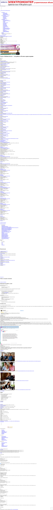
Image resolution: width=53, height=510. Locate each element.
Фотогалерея (4, 23)
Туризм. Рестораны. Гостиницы (6, 237)
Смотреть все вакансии (3, 222)
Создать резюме (4, 436)
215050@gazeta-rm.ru (7, 10)
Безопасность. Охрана (4, 234)
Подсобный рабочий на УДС (3, 61)
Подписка (1, 404)
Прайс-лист (4, 17)
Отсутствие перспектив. (4, 395)
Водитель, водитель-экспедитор (4, 120)
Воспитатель (1, 76)
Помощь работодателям (6, 31)
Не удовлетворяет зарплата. (4, 394)
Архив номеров (5, 25)
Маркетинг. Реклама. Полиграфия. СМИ (7, 228)
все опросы (1, 401)
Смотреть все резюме (3, 140)
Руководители (4, 129)
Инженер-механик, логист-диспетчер (4, 133)
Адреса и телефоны (5, 22)
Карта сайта (1, 449)
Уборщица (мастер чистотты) (3, 64)
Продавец (1, 98)
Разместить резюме (9, 36)
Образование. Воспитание (5, 235)
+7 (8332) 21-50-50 (2, 10)
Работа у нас (3, 438)
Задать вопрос (2, 421)
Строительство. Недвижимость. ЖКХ (6, 231)
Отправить (2, 476)
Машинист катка (2, 209)
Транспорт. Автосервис (5, 110)
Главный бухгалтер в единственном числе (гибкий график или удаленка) (9, 138)
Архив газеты (3, 431)
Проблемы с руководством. (4, 398)
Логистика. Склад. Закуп (5, 121)
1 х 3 (2, 244)
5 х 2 (2, 242)
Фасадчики (1, 80)
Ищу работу (3, 12)
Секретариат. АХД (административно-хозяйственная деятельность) (10, 227)
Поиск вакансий (5, 13)
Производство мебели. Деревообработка (7, 105)
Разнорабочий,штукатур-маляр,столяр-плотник (6, 130)
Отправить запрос (3, 464)
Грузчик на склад (2, 258)
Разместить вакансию (5, 16)
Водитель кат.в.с (2, 109)
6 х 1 (2, 243)
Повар (1, 117)
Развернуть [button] (1, 155)
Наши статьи (4, 24)
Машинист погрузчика (3, 88)
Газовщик (1, 263)
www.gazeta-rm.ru (6, 292)
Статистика (3, 430)
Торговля (3, 99)
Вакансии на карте (5, 14)
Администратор (2, 192)
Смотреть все (2, 350)
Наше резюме (4, 30)
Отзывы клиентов (4, 432)
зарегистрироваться (15, 509)
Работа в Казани (4, 439)
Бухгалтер (1, 125)
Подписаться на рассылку (5, 437)
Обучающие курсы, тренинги (6, 20)
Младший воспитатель (3, 169)
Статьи (2, 32)
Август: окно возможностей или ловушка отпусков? (24, 389)
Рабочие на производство (3, 83)
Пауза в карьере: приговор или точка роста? (23, 380)
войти (11, 509)
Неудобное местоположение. (4, 397)
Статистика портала (5, 26)
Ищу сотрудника (4, 15)
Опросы (4, 21)
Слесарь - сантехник (2, 264)
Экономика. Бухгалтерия (5, 126)
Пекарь (1, 70)
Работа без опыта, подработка (6, 63)
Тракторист (1, 106)
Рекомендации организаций (6, 28)
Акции (2, 444)
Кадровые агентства (4, 446)
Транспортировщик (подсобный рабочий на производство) (7, 260)
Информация (3, 19)
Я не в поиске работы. (4, 399)
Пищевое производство (5, 236)
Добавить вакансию (3, 36)
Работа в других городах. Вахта (6, 71)
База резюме (3, 443)
